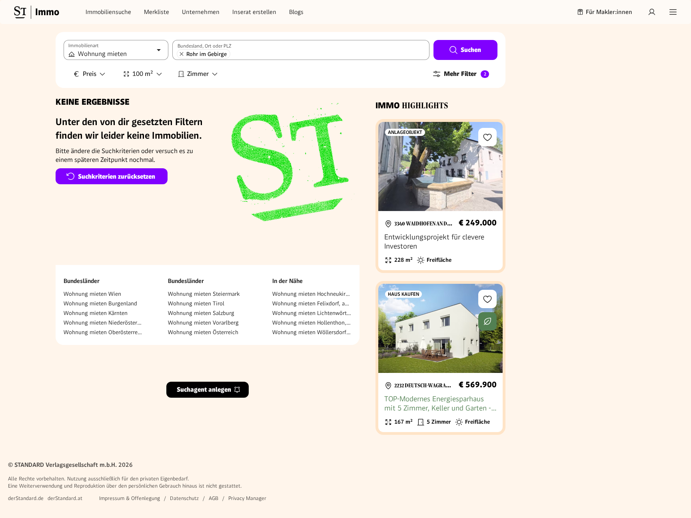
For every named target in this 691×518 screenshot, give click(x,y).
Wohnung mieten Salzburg (201, 313)
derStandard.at (65, 498)
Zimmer (198, 74)
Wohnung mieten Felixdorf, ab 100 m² (311, 303)
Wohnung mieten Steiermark (204, 294)
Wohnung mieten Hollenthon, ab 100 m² (311, 322)
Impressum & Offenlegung (129, 498)
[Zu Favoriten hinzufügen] (487, 137)
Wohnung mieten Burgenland (100, 303)
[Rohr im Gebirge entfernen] (182, 54)
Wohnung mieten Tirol (196, 303)
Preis (89, 74)
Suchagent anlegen (204, 390)
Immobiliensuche (108, 12)
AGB (213, 498)
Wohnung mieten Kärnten (96, 313)
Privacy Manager (247, 498)
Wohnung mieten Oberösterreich (103, 332)
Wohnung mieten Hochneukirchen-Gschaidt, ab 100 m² (311, 294)
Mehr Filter (465, 74)
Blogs (296, 12)
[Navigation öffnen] (673, 12)
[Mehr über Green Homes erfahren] (487, 321)
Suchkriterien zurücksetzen (116, 176)
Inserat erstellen (254, 12)
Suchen (471, 50)
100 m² (142, 74)
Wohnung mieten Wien (92, 294)
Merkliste (156, 12)
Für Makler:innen (609, 12)
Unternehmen (201, 12)
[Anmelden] (652, 12)
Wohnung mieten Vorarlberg (203, 322)
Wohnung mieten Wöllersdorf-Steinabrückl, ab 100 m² (311, 332)
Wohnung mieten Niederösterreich (103, 322)
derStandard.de (26, 498)
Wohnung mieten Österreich (203, 332)
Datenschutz (184, 498)
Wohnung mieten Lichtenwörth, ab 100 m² (311, 313)
